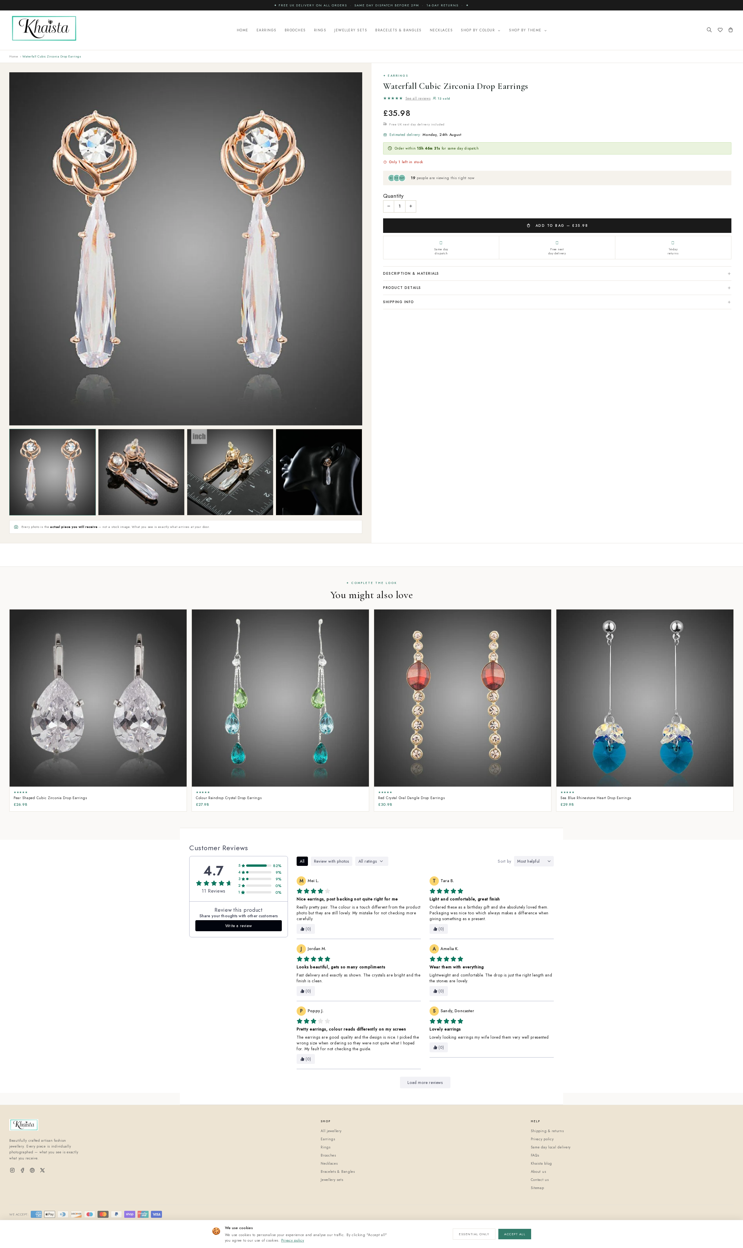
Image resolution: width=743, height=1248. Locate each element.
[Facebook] (22, 1170)
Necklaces (441, 30)
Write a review (238, 926)
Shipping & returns (547, 1131)
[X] (42, 1170)
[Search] (709, 30)
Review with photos (331, 861)
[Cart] (731, 30)
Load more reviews (425, 1082)
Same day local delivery (551, 1147)
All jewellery (331, 1131)
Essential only (474, 1234)
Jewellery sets (332, 1179)
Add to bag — (560, 225)
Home (242, 30)
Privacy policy (292, 1240)
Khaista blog (541, 1163)
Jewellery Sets (350, 30)
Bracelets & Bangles (398, 30)
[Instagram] (12, 1170)
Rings (320, 30)
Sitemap (537, 1188)
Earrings (267, 30)
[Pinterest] (32, 1170)
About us (538, 1171)
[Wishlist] (720, 30)
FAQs (535, 1155)
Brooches (295, 30)
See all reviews (418, 98)
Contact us (540, 1179)
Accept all (514, 1234)
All (302, 861)
